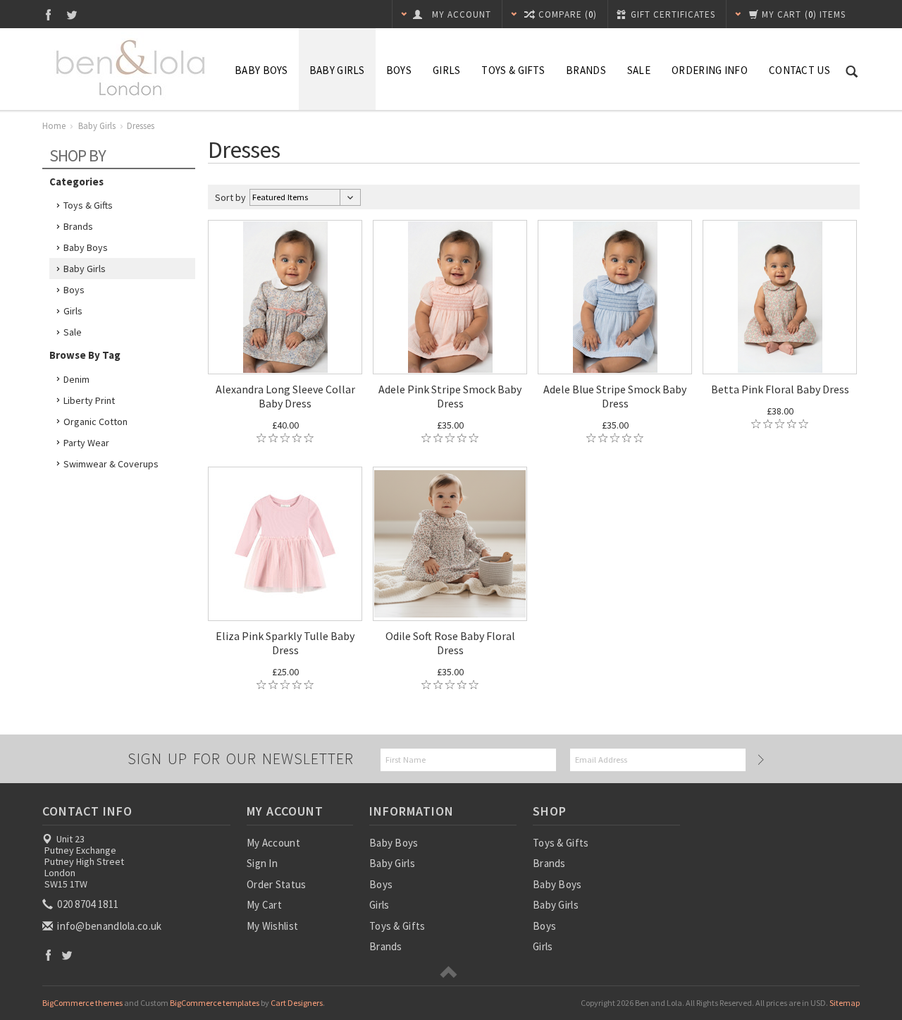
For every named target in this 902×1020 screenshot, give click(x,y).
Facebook (48, 14)
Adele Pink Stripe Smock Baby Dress (449, 396)
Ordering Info (710, 70)
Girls (447, 70)
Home (54, 126)
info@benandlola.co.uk (108, 926)
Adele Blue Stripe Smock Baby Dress (614, 396)
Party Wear (86, 442)
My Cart (264, 904)
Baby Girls (337, 70)
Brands (586, 70)
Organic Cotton (95, 421)
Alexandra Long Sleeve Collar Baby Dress (285, 396)
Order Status (277, 884)
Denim (76, 379)
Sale (72, 332)
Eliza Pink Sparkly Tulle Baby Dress (285, 643)
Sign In (262, 863)
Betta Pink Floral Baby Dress (780, 389)
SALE (638, 70)
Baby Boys (261, 70)
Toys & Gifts (513, 70)
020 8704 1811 (86, 904)
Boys (399, 70)
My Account (273, 842)
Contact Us (799, 70)
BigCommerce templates (214, 1002)
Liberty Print (89, 400)
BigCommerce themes (82, 1002)
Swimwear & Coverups (111, 463)
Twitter (72, 14)
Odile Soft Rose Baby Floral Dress (450, 643)
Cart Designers (297, 1002)
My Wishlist (272, 926)
